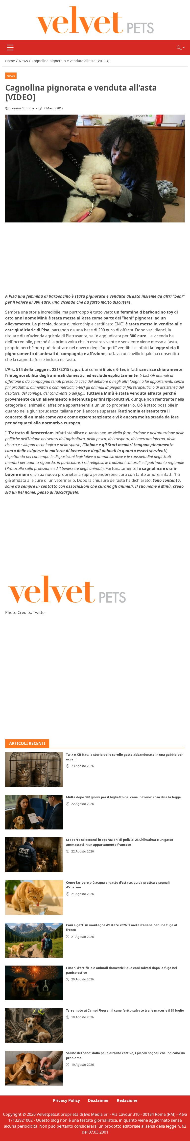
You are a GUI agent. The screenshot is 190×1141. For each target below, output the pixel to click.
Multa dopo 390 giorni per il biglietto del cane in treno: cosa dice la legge (123, 797)
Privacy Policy (66, 1100)
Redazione (127, 1100)
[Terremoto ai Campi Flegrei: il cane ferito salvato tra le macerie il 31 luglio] (34, 1025)
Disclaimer (98, 1100)
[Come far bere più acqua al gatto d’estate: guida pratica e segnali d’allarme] (34, 897)
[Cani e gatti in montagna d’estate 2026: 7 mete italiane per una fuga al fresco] (34, 940)
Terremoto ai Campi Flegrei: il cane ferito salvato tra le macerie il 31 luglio (125, 1010)
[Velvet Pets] (95, 19)
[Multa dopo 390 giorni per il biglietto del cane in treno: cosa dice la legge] (34, 812)
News (11, 75)
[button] (181, 47)
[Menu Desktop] (10, 47)
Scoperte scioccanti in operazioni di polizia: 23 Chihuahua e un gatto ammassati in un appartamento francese (119, 842)
